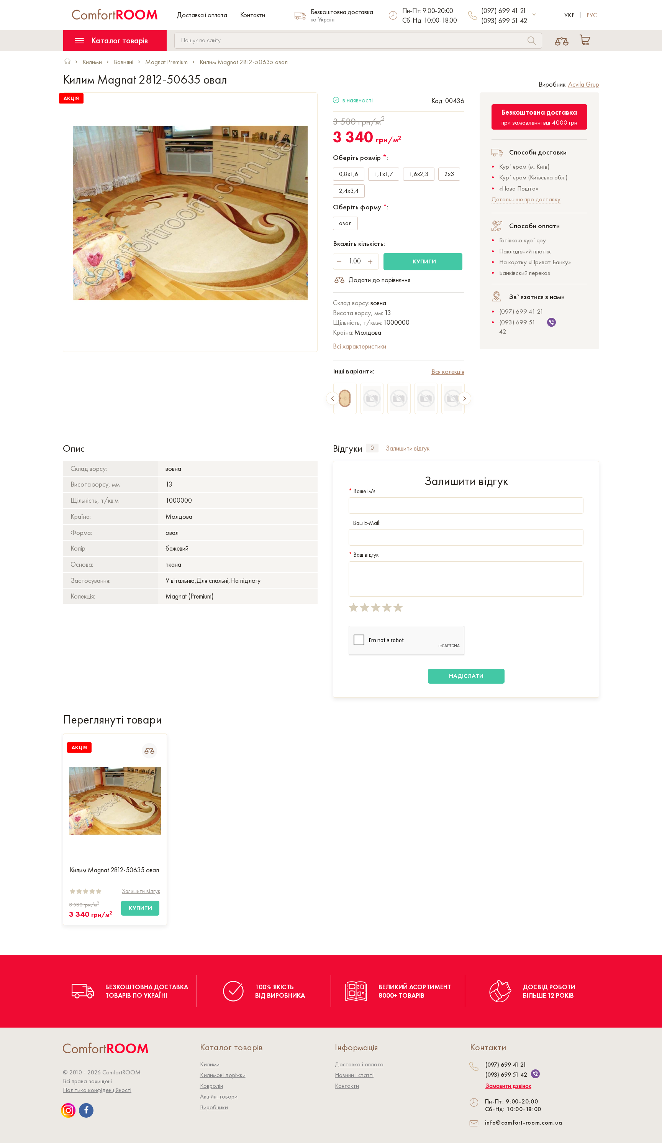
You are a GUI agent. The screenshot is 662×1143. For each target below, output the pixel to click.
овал (345, 223)
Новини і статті (354, 1075)
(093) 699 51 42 (504, 20)
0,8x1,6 (348, 174)
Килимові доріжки (223, 1075)
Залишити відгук (141, 891)
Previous (332, 398)
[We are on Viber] (535, 1073)
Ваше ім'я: (363, 491)
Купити (424, 261)
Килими (210, 1064)
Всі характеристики (359, 346)
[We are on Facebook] (86, 1110)
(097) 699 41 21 (503, 10)
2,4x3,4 (349, 191)
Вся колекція (447, 371)
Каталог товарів (118, 40)
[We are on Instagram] (68, 1110)
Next (464, 398)
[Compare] (561, 40)
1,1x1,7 (383, 174)
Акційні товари (219, 1096)
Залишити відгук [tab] (407, 448)
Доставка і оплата (202, 14)
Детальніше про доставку (526, 199)
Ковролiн (211, 1086)
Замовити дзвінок (508, 1086)
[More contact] (534, 14)
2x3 (449, 174)
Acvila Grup (583, 84)
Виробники (214, 1107)
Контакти (252, 14)
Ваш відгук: (364, 555)
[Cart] (586, 40)
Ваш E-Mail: (366, 523)
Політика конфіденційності (97, 1090)
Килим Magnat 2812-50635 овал (114, 870)
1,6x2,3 (418, 174)
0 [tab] (372, 448)
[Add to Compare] (149, 750)
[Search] (532, 41)
